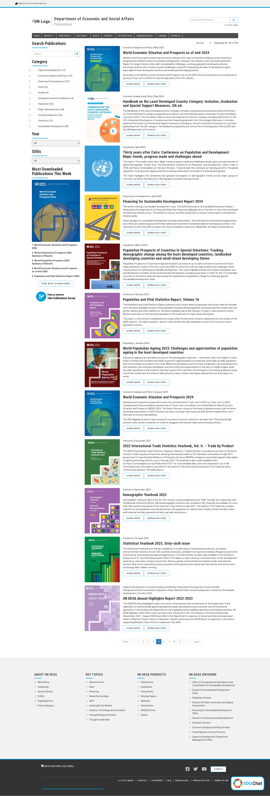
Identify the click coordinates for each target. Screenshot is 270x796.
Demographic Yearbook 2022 (145, 495)
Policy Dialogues (46, 705)
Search (234, 19)
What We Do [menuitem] (63, 36)
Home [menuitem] (36, 35)
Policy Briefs (147, 691)
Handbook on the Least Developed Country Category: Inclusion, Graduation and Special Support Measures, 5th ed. (180, 103)
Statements (147, 705)
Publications (147, 682)
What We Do (44, 682)
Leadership (43, 687)
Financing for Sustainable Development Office (212, 712)
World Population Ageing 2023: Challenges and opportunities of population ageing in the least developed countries (180, 350)
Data (91, 687)
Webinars (145, 701)
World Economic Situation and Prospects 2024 (158, 397)
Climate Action (96, 682)
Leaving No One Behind (100, 705)
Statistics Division (201, 722)
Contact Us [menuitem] (176, 35)
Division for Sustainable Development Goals (211, 691)
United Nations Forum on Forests (208, 732)
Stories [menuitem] (96, 35)
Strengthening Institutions (102, 715)
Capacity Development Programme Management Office (210, 738)
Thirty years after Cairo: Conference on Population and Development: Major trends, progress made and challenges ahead (176, 154)
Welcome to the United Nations (32, 3)
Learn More (133, 84)
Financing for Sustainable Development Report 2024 (163, 201)
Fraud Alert (182, 780)
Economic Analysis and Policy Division (211, 727)
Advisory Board (45, 691)
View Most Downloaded (56, 284)
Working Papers (148, 696)
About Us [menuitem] (47, 36)
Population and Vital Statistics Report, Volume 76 (161, 299)
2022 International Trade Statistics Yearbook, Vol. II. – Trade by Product (178, 446)
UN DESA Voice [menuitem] (125, 35)
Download (156, 84)
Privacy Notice (201, 780)
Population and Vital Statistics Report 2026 (56, 276)
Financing (94, 691)
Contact (143, 780)
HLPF (91, 701)
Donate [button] (218, 769)
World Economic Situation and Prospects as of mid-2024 (166, 53)
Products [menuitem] (106, 36)
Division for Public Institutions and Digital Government (212, 704)
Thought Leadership (99, 719)
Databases (146, 687)
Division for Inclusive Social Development (212, 718)
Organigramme (45, 701)
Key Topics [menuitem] (80, 36)
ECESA (41, 696)
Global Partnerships (99, 696)
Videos (144, 715)
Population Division (201, 698)
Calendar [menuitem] (162, 35)
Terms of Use (221, 780)
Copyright (157, 780)
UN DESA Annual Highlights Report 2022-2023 (158, 598)
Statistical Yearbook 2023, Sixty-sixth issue (156, 543)
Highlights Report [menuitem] (143, 36)
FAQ (169, 780)
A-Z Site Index (231, 25)
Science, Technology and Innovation (107, 710)
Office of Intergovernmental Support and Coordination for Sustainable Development (213, 684)
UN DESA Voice (148, 710)
